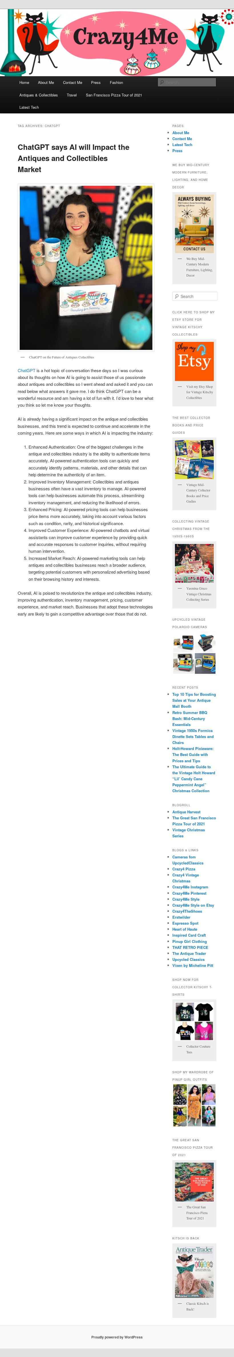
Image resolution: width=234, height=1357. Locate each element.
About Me (46, 82)
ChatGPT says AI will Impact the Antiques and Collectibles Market (73, 158)
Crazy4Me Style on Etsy (193, 905)
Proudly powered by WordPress (117, 1337)
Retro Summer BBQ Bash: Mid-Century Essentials (189, 718)
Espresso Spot (185, 923)
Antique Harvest (186, 811)
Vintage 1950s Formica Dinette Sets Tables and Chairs (193, 736)
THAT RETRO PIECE (190, 947)
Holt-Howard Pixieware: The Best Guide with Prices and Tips (192, 754)
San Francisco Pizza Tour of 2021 (114, 95)
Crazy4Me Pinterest (189, 893)
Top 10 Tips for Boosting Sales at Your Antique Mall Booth (194, 700)
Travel (72, 95)
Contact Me (72, 82)
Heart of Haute (184, 929)
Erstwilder (181, 917)
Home (24, 82)
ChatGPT (26, 370)
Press (96, 82)
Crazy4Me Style (185, 899)
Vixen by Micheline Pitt (192, 965)
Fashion (116, 82)
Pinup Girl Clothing (189, 941)
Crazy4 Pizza (183, 869)
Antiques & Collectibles (38, 95)
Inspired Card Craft (189, 935)
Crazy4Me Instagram (190, 887)
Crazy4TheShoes (187, 911)
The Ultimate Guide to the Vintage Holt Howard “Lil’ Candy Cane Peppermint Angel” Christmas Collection (193, 779)
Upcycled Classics (188, 959)
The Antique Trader (189, 953)
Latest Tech (29, 107)
